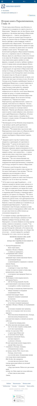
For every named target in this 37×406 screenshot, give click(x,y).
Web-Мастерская (18, 390)
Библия (9, 383)
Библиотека (6, 386)
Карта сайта (30, 386)
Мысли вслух (17, 383)
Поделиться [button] (32, 15)
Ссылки (14, 386)
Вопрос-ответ (27, 383)
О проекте (22, 386)
